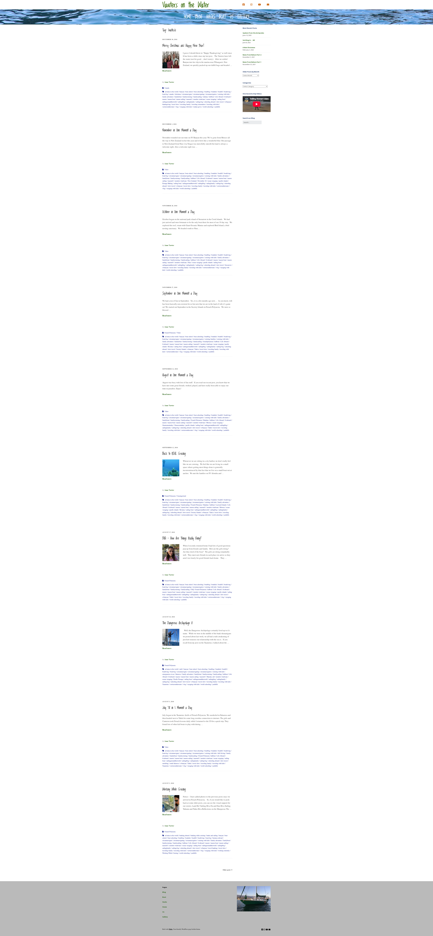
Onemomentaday (167, 425)
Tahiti (210, 428)
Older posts (226, 870)
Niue (189, 262)
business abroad (217, 838)
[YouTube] (259, 4)
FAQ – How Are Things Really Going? (181, 538)
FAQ (192, 589)
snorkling (165, 763)
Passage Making (167, 183)
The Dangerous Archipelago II (177, 623)
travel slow (175, 104)
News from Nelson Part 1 (252, 62)
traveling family (185, 104)
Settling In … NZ (249, 40)
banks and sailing (212, 835)
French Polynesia (170, 333)
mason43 (189, 99)
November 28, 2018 (169, 206)
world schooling (208, 107)
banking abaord (184, 835)
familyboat (178, 97)
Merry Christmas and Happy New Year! (183, 46)
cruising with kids (223, 94)
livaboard (227, 97)
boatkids (214, 92)
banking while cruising (198, 835)
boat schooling (198, 92)
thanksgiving (166, 104)
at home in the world (171, 92)
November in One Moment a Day (179, 130)
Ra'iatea (170, 347)
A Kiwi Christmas (249, 47)
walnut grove (197, 107)
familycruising (187, 97)
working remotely (223, 850)
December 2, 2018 (169, 124)
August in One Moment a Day (177, 375)
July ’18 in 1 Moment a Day (177, 708)
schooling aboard (209, 102)
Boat (222, 17)
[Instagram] (251, 4)
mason (164, 99)
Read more (167, 70)
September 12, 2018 (170, 369)
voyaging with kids (186, 107)
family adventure (167, 97)
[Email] (268, 4)
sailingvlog (199, 102)
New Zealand (192, 181)
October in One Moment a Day (178, 212)
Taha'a (197, 349)
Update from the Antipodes (253, 33)
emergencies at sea (168, 674)
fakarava (178, 674)
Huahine (205, 420)
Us (231, 17)
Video (166, 169)
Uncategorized (181, 496)
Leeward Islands (221, 505)
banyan (182, 92)
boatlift (220, 92)
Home (187, 17)
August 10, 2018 (168, 617)
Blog (198, 17)
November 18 (202, 181)
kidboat (211, 97)
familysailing (197, 97)
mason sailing (180, 99)
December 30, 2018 (169, 39)
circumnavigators (211, 94)
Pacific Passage (178, 679)
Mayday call (211, 677)
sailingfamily (190, 102)
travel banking (212, 848)
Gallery (243, 17)
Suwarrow (228, 265)
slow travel (219, 102)
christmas (178, 94)
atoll (181, 669)
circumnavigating (198, 94)
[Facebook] (244, 4)
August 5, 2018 (168, 702)
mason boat (171, 99)
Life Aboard (219, 97)
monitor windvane (199, 99)
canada (171, 94)
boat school (189, 92)
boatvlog (165, 94)
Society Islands (181, 349)
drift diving (221, 753)
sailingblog (181, 102)
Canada (167, 88)
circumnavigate (187, 94)
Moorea (208, 423)
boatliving (227, 92)
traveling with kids (213, 104)
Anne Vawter (169, 82)
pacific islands (223, 181)
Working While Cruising (174, 789)
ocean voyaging (211, 99)
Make (171, 929)
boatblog (207, 92)
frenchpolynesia (208, 341)
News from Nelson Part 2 (252, 55)
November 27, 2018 (169, 287)
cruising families (210, 339)
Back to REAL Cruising (174, 454)
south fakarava (174, 763)
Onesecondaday (179, 425)
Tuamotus (165, 684)
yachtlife (217, 107)
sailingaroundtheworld (169, 102)
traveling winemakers (198, 104)
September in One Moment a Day (179, 293)
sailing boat (221, 99)
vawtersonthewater (168, 107)
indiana (205, 97)
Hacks (210, 17)
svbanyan (228, 102)
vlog (177, 107)
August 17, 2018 (168, 532)
